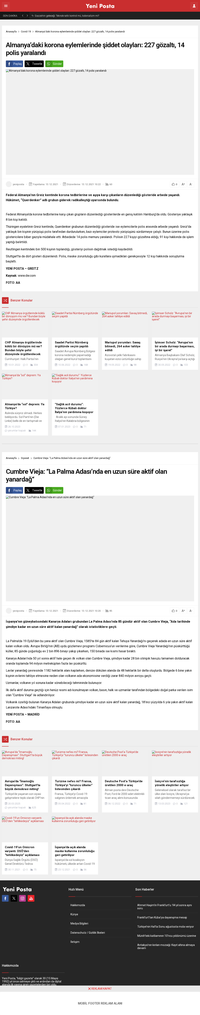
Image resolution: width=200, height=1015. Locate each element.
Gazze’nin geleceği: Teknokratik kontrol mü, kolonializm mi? (67, 15)
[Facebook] (5, 898)
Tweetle (37, 63)
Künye (74, 914)
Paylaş (17, 63)
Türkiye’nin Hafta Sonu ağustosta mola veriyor (165, 926)
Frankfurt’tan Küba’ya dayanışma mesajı (162, 917)
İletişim (75, 941)
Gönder (57, 63)
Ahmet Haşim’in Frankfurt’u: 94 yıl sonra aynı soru (164, 907)
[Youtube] (31, 898)
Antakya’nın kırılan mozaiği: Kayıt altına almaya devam (166, 946)
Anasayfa (11, 31)
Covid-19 (26, 31)
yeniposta (18, 184)
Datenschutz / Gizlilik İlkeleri (88, 932)
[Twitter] (14, 898)
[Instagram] (22, 898)
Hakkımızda (78, 905)
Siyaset (25, 458)
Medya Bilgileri (79, 923)
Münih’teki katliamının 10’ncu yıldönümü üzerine (166, 935)
